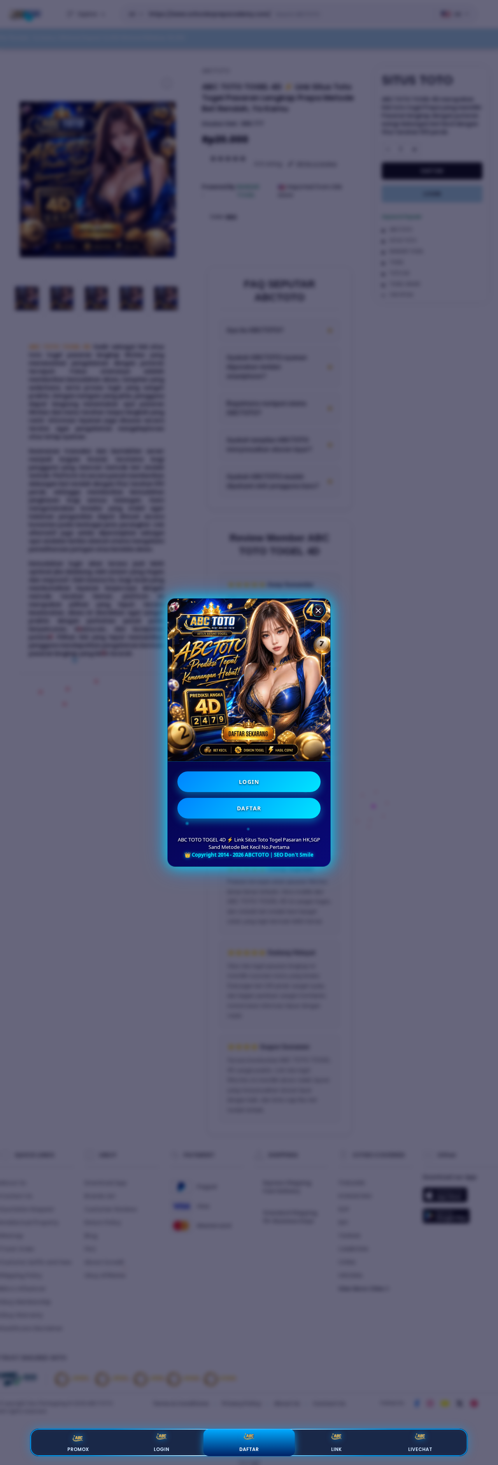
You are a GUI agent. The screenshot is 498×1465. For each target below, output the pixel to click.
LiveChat (420, 1449)
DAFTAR (249, 808)
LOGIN (249, 781)
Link (336, 1449)
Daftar (249, 1449)
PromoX (78, 1449)
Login (161, 1449)
